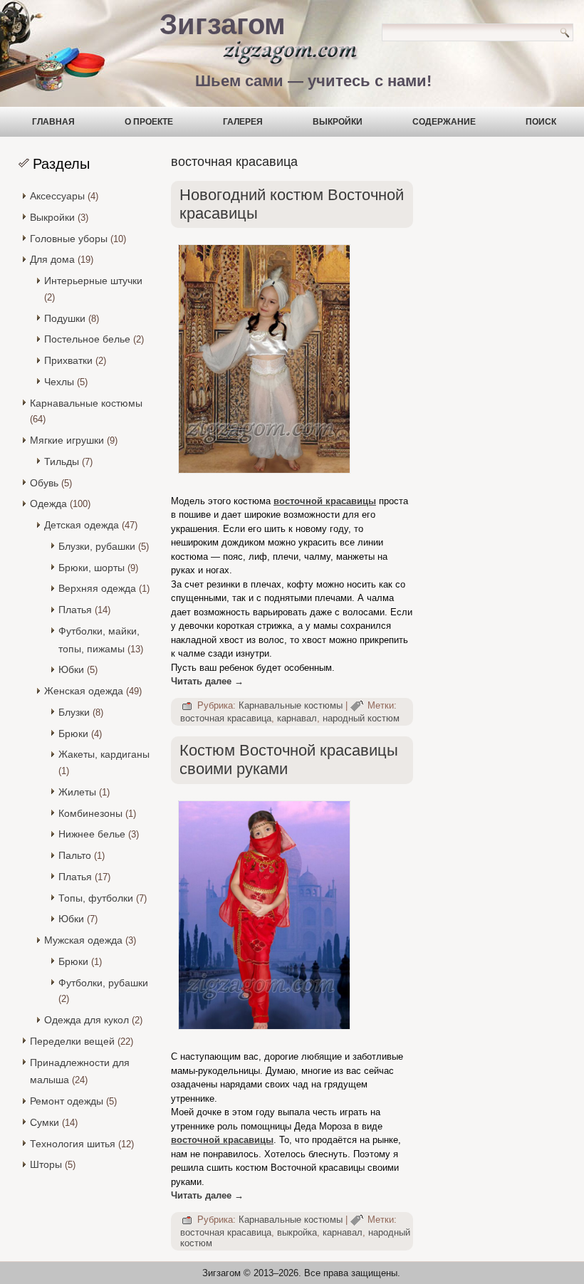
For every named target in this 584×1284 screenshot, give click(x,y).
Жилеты (77, 792)
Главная (53, 122)
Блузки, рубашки (96, 546)
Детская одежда (81, 525)
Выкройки (338, 122)
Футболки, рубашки (103, 982)
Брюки (73, 733)
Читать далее (207, 681)
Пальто (74, 855)
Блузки (74, 712)
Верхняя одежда (97, 588)
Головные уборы (69, 238)
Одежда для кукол (86, 1019)
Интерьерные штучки (93, 280)
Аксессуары (57, 196)
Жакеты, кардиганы (104, 754)
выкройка (297, 1232)
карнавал (297, 718)
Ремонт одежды (66, 1101)
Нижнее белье (91, 834)
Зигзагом (223, 24)
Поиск (541, 122)
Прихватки (68, 360)
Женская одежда (83, 690)
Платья (75, 609)
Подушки (64, 318)
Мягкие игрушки (67, 440)
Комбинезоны (90, 813)
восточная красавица (225, 718)
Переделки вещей (72, 1041)
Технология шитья (72, 1143)
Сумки (44, 1122)
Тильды (61, 461)
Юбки (71, 669)
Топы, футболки (95, 898)
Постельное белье (87, 339)
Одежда (48, 503)
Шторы (46, 1164)
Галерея (243, 122)
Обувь (44, 483)
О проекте (149, 122)
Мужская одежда (83, 940)
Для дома (52, 259)
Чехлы (59, 381)
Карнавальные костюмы (86, 403)
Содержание (444, 122)
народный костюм (361, 718)
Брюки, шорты (91, 567)
